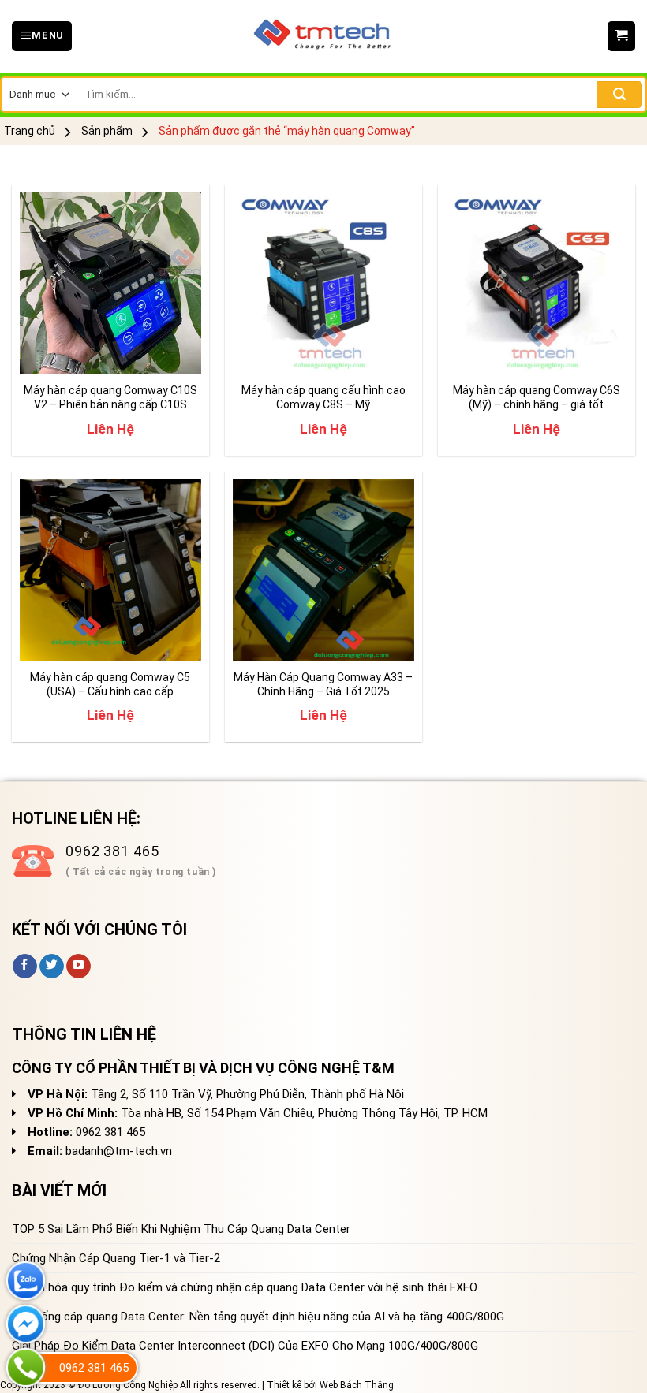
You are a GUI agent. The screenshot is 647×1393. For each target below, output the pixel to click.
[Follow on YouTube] (78, 966)
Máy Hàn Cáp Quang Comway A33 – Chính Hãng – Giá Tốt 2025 (323, 684)
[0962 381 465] (25, 1367)
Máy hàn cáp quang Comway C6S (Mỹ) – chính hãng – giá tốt (536, 397)
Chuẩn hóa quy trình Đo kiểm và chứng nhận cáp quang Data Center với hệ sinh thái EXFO (244, 1287)
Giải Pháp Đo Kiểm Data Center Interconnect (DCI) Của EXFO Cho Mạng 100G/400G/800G (245, 1346)
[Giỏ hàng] (621, 36)
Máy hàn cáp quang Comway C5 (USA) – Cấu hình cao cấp (110, 684)
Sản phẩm (107, 131)
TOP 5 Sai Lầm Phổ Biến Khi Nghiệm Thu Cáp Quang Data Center (181, 1229)
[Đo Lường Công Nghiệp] (323, 36)
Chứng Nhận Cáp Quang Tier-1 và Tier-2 (116, 1258)
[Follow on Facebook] (25, 966)
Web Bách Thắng (357, 1385)
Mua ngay (60, 353)
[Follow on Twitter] (51, 966)
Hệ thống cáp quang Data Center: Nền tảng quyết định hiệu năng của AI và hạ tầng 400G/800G (258, 1316)
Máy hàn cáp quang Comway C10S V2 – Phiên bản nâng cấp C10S (110, 397)
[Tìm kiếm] (619, 94)
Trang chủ (29, 131)
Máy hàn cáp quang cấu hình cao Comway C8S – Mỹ (323, 397)
